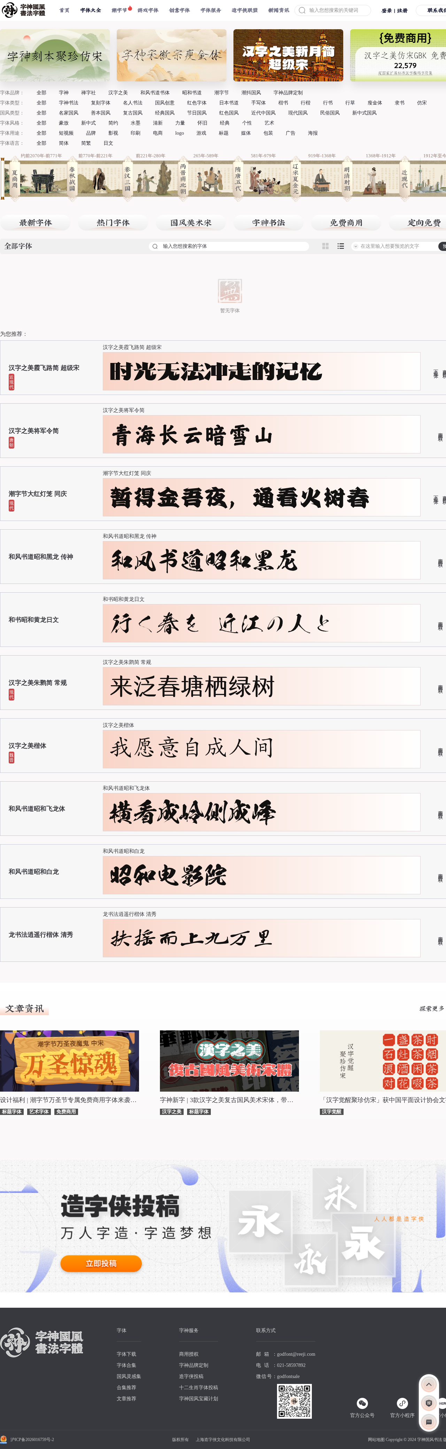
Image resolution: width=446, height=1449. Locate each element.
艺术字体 (39, 1111)
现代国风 (298, 113)
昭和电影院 (168, 875)
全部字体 (18, 247)
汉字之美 (118, 92)
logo (179, 133)
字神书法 (68, 102)
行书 (328, 102)
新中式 (88, 123)
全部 (41, 92)
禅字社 (88, 92)
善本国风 (100, 113)
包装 (268, 133)
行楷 (305, 102)
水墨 (135, 123)
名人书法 (133, 102)
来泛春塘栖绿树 (192, 686)
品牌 (91, 133)
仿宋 (422, 102)
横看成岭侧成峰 (192, 812)
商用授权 (440, 431)
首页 (64, 10)
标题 (224, 133)
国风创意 (165, 102)
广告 (290, 133)
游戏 (201, 133)
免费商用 (66, 1111)
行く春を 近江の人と (221, 623)
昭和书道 (192, 92)
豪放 (64, 123)
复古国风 (133, 113)
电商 (158, 133)
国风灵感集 (129, 1376)
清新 (158, 123)
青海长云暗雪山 (192, 434)
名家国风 (68, 113)
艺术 (269, 123)
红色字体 (197, 102)
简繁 (86, 143)
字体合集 (126, 1365)
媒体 (246, 133)
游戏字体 (148, 10)
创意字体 (179, 10)
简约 (113, 123)
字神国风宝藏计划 (198, 1398)
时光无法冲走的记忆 (216, 371)
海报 (313, 133)
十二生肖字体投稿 (198, 1387)
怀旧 (202, 123)
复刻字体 (100, 102)
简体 (64, 143)
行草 (350, 102)
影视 (113, 133)
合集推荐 (126, 1387)
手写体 (258, 102)
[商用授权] (429, 1403)
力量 (180, 123)
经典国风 (165, 113)
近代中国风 (263, 113)
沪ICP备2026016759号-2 (32, 1440)
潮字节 (119, 10)
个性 (247, 123)
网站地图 (376, 1439)
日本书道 (229, 102)
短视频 (66, 133)
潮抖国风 (251, 92)
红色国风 (229, 113)
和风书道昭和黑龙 (204, 560)
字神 (64, 92)
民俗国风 (330, 113)
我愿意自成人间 (192, 749)
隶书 (400, 102)
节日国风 (197, 113)
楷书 (283, 102)
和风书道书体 (155, 92)
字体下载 (126, 1354)
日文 (108, 143)
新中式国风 (364, 113)
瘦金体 (375, 102)
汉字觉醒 (331, 1111)
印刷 (135, 133)
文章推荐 (126, 1398)
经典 (225, 123)
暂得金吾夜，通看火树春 (239, 497)
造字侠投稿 (191, 1376)
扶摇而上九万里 (192, 938)
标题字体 (12, 1111)
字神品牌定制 (288, 92)
